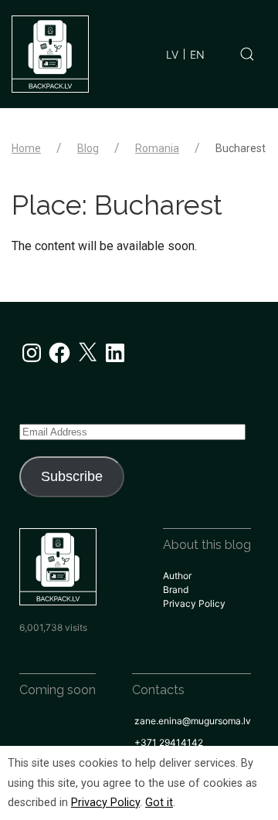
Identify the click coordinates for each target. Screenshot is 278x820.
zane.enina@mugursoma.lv (192, 721)
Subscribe (72, 476)
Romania (157, 148)
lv (172, 54)
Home (26, 148)
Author (177, 575)
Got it (159, 802)
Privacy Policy (194, 603)
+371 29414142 (168, 742)
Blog (88, 148)
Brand (175, 589)
